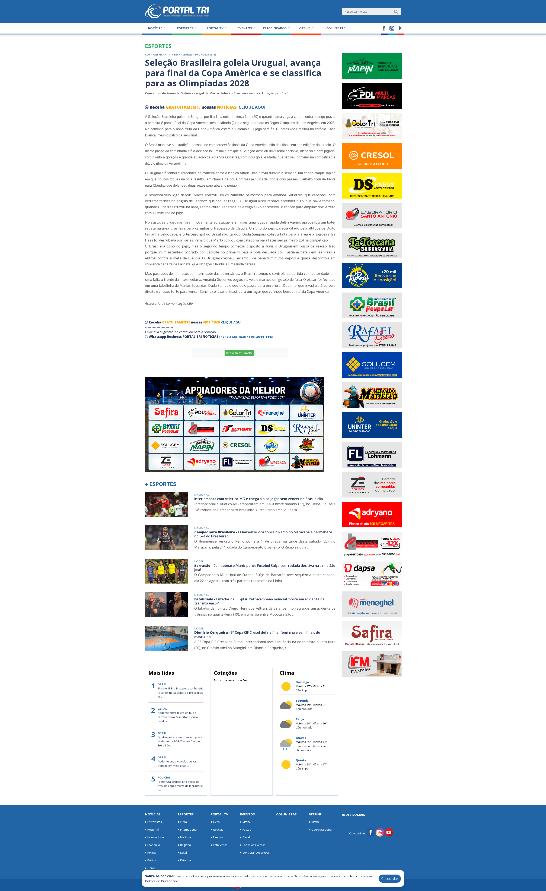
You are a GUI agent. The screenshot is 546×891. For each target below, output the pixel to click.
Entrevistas (154, 822)
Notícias (153, 814)
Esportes (186, 814)
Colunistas (336, 28)
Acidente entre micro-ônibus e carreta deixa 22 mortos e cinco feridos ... (178, 717)
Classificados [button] (275, 28)
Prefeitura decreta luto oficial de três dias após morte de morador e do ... (180, 786)
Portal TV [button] (215, 28)
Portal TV (219, 814)
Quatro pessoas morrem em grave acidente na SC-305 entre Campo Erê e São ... (180, 741)
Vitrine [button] (305, 28)
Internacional (155, 837)
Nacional (186, 837)
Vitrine (247, 822)
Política (152, 860)
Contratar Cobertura (256, 852)
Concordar (389, 878)
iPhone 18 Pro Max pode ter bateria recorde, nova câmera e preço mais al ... (180, 692)
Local (183, 852)
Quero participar (322, 829)
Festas (247, 829)
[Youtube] (389, 832)
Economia (153, 845)
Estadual (186, 860)
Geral (151, 868)
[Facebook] (371, 832)
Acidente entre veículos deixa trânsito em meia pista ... (177, 763)
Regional (153, 829)
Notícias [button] (155, 28)
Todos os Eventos (254, 845)
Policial (151, 852)
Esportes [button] (185, 28)
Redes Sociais (353, 814)
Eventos (218, 837)
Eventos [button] (245, 28)
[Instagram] (380, 832)
